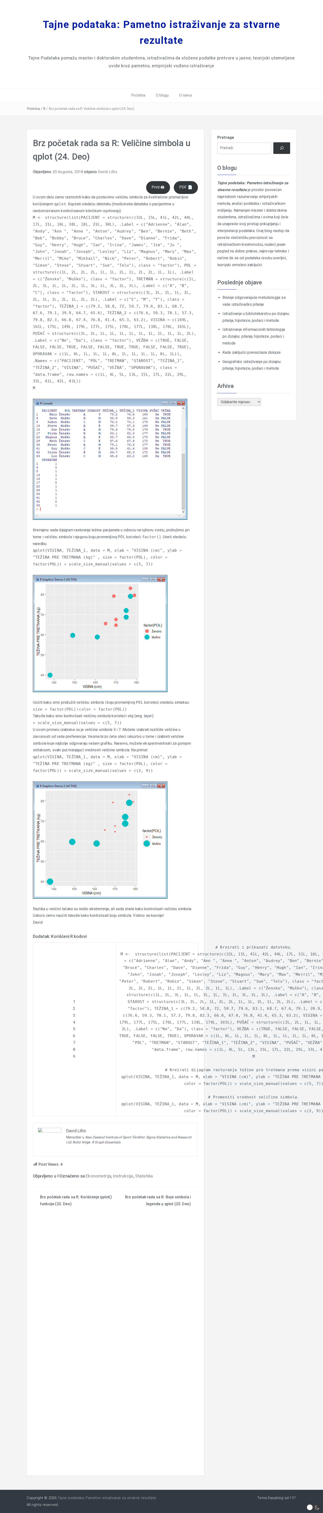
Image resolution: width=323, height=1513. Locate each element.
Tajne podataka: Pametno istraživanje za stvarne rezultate (107, 1498)
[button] (313, 1507)
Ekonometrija (98, 1176)
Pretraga (225, 137)
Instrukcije (123, 1176)
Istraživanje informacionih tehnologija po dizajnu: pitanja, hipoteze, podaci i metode (254, 336)
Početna (138, 95)
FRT (293, 1498)
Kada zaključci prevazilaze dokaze (252, 352)
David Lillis (107, 172)
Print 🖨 (158, 187)
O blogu (162, 95)
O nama (185, 95)
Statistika (144, 1176)
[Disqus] (115, 1288)
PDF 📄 (185, 187)
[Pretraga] (281, 148)
